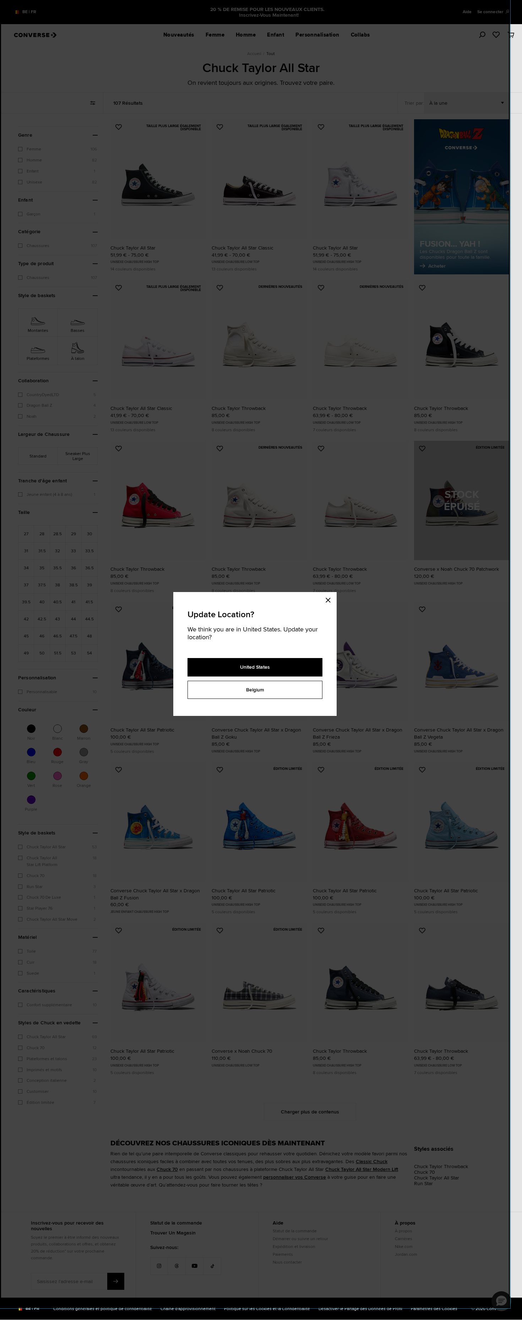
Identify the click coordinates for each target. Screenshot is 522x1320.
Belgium (255, 689)
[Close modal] (330, 599)
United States (255, 666)
